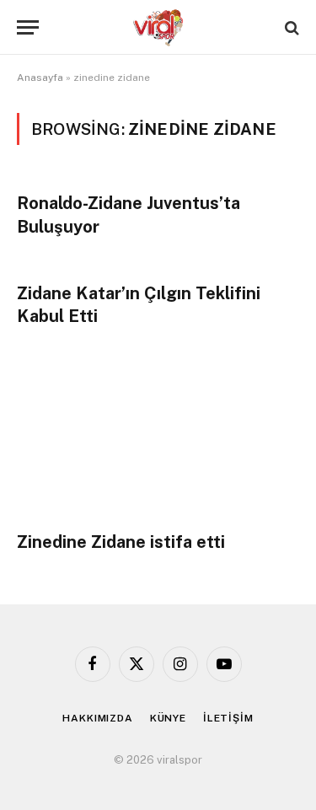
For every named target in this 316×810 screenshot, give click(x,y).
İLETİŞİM (228, 718)
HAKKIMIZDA (97, 718)
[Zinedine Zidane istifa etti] (158, 437)
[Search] (290, 27)
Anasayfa (40, 77)
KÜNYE (168, 718)
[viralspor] (158, 27)
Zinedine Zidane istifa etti (121, 542)
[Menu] (28, 27)
